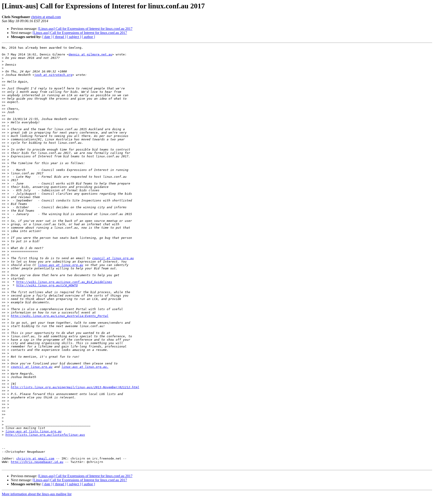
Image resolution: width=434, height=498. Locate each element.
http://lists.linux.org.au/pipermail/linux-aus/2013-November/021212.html (75, 387)
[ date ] (47, 37)
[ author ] (88, 37)
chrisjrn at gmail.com (46, 17)
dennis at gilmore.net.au (90, 54)
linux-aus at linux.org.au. (84, 367)
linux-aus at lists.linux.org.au (33, 431)
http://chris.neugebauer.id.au (37, 462)
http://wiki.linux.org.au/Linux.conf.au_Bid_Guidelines (64, 282)
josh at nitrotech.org (53, 75)
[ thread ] (59, 37)
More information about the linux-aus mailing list (36, 494)
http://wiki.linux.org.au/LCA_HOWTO (47, 285)
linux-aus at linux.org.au (60, 265)
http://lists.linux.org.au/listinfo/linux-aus (45, 434)
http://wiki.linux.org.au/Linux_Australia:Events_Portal (59, 316)
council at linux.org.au (113, 258)
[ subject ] (74, 37)
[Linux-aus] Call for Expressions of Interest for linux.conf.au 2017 (85, 29)
